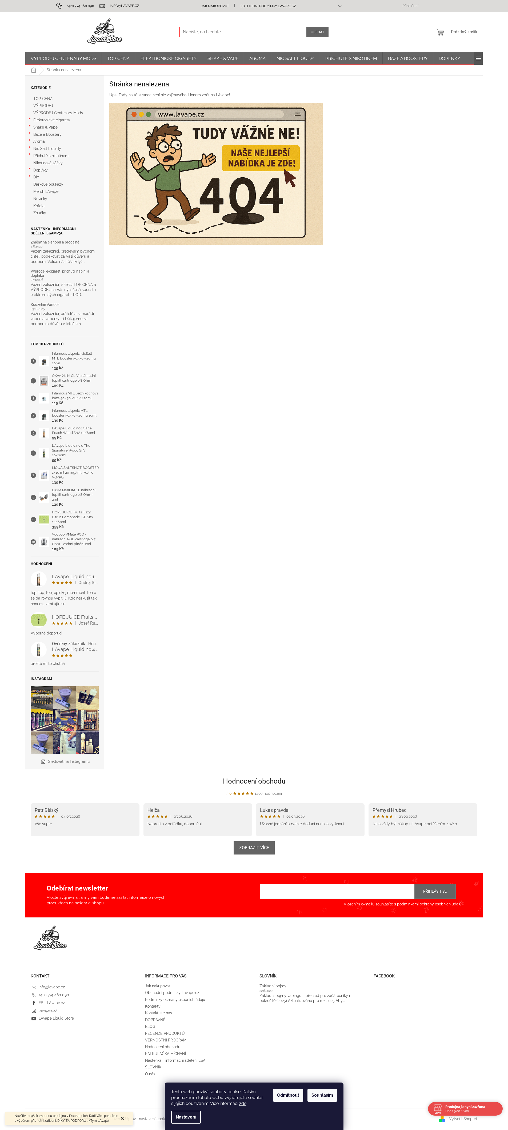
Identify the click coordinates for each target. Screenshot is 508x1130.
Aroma (39, 141)
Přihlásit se (435, 891)
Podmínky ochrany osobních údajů (175, 999)
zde (242, 1103)
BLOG (150, 1026)
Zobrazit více (254, 847)
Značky (39, 213)
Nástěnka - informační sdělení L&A (175, 1060)
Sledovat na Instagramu (69, 761)
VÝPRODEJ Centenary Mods (58, 113)
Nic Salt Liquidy (47, 148)
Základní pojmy (272, 986)
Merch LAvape (45, 191)
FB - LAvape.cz (52, 1003)
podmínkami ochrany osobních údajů (429, 904)
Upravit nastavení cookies (147, 1119)
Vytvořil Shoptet (463, 1119)
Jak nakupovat (215, 6)
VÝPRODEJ (43, 105)
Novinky (40, 199)
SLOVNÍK (153, 1067)
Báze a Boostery (47, 134)
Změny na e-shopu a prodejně (55, 242)
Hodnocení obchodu (254, 781)
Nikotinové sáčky (48, 163)
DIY (36, 177)
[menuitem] (63, 58)
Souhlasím (322, 1095)
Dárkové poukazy (48, 184)
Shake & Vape (45, 127)
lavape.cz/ (48, 1010)
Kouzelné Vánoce (45, 305)
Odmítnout (288, 1095)
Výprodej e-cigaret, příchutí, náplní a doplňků (60, 273)
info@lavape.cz (52, 987)
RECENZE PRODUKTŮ (165, 1033)
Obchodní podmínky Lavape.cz (268, 6)
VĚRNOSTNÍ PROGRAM (165, 1040)
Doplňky (40, 170)
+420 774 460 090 (54, 995)
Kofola (39, 206)
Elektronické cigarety (51, 120)
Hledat (317, 32)
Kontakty (153, 1006)
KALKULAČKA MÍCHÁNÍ (165, 1054)
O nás (150, 1074)
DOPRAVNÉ (155, 1020)
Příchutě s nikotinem (51, 156)
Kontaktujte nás (158, 1013)
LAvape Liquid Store (56, 1018)
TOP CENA (43, 99)
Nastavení (186, 1117)
